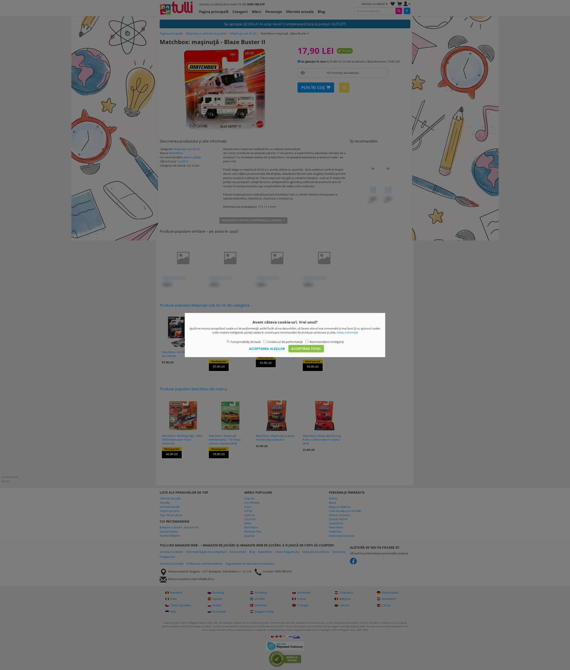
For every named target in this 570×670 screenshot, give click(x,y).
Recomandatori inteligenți (326, 342)
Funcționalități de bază (245, 342)
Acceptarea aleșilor (267, 348)
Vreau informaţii (347, 332)
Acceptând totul (306, 348)
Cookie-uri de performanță (285, 342)
